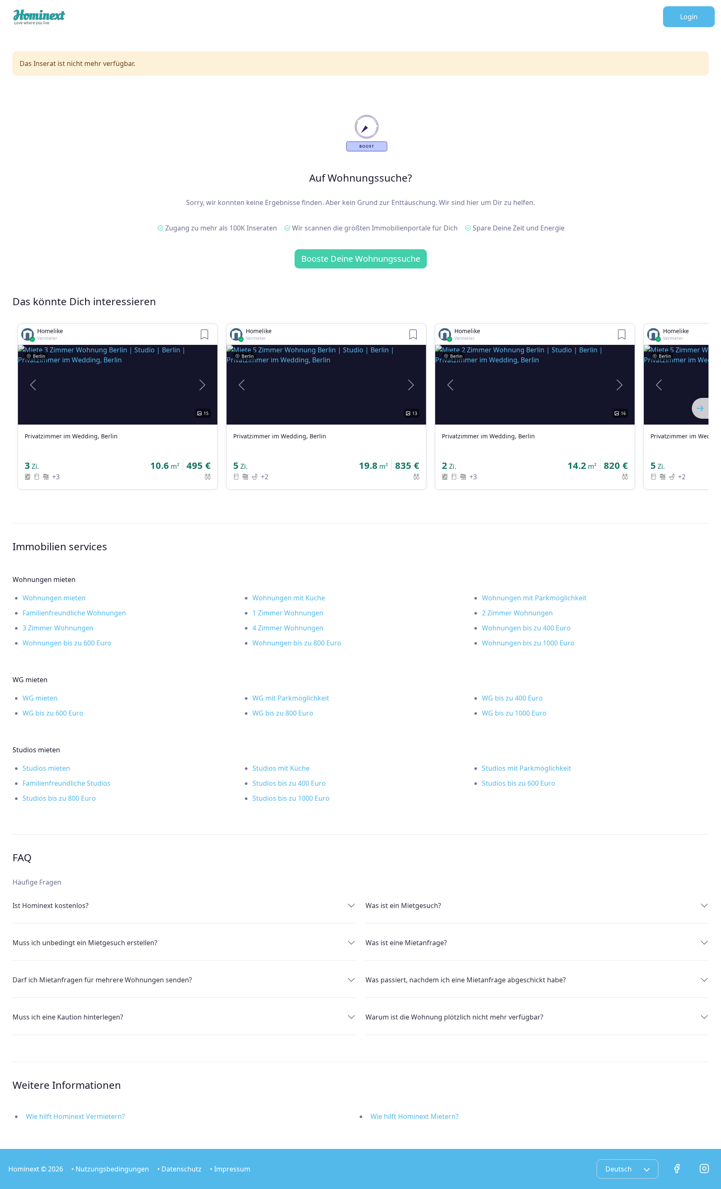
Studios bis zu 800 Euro (59, 798)
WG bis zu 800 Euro (282, 713)
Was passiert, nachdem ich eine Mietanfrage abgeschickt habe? (466, 979)
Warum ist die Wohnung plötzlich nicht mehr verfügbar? (454, 1017)
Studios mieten (46, 768)
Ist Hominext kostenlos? (50, 905)
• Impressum (230, 1169)
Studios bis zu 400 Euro (289, 783)
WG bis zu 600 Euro (53, 713)
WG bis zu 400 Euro (512, 698)
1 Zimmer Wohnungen (287, 612)
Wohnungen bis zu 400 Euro (526, 627)
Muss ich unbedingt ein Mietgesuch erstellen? (85, 942)
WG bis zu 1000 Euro (514, 713)
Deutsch (619, 1169)
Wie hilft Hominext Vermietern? (75, 1116)
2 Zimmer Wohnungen (517, 612)
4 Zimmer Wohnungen (287, 627)
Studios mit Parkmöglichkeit (526, 768)
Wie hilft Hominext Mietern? (415, 1116)
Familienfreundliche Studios (67, 783)
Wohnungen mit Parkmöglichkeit (534, 597)
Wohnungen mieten (54, 597)
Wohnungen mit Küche (288, 597)
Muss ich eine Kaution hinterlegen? (68, 1017)
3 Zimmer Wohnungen (58, 627)
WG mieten (40, 698)
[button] (33, 385)
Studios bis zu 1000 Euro (291, 798)
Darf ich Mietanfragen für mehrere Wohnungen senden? (102, 979)
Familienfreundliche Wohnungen (74, 612)
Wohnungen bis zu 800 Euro (296, 643)
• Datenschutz (179, 1169)
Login (689, 16)
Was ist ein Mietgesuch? (403, 905)
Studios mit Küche (281, 768)
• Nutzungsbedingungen (110, 1169)
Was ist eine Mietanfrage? (406, 942)
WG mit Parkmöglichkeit (290, 698)
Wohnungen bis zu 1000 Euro (528, 643)
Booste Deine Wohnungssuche (360, 258)
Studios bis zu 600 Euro (518, 783)
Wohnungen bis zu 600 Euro (67, 643)
